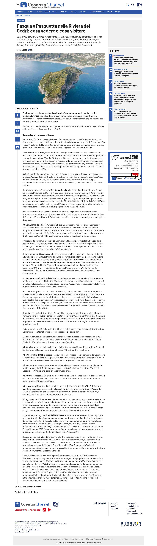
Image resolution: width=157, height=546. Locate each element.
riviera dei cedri (34, 487)
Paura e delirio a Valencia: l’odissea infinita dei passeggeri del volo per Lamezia (125, 85)
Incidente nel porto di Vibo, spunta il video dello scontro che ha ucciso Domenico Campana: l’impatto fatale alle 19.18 (126, 60)
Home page (19, 15)
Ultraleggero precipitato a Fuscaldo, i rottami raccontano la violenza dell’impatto (126, 73)
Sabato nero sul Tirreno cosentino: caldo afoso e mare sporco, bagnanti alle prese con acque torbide (125, 114)
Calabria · (22, 487)
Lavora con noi (108, 539)
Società (27, 15)
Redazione (46, 539)
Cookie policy (73, 539)
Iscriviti (135, 175)
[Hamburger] (16, 3)
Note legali (82, 539)
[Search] (128, 5)
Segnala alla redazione (56, 539)
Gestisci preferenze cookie (95, 539)
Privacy (66, 539)
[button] (17, 115)
